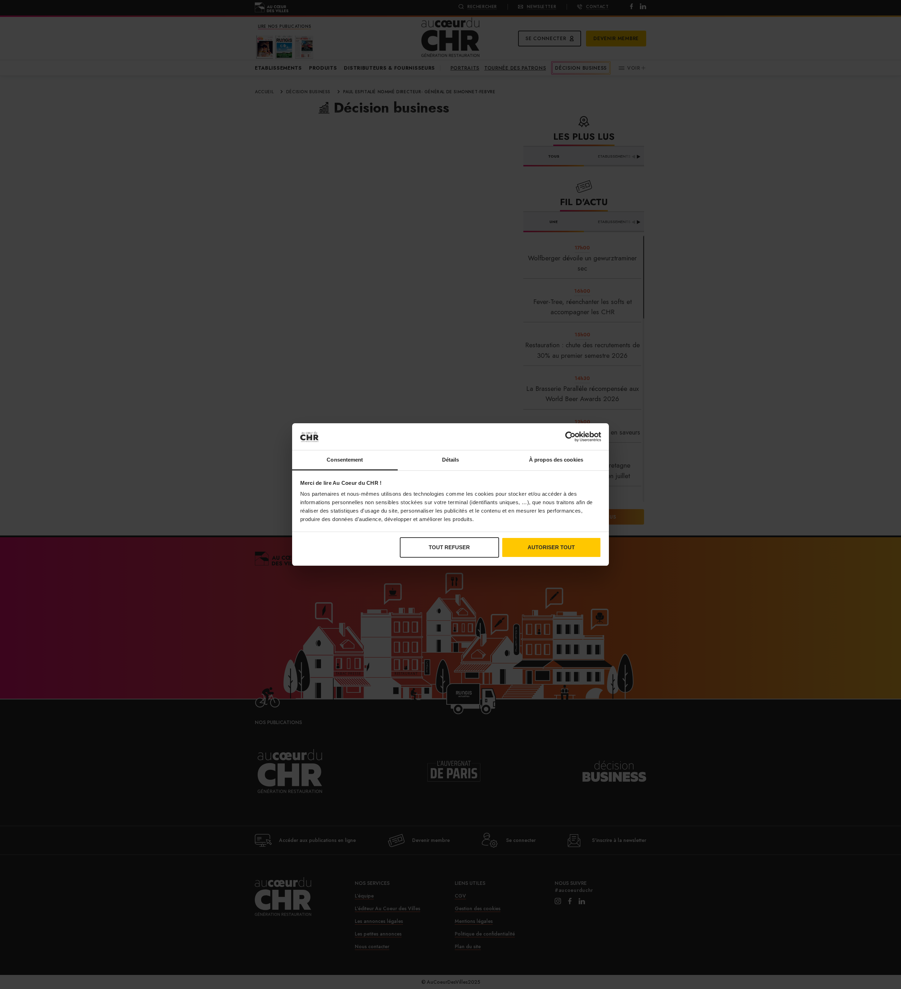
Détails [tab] (450, 460)
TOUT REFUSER (449, 547)
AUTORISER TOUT (551, 547)
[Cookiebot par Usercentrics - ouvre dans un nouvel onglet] (570, 436)
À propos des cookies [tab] (556, 460)
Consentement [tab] (345, 460)
